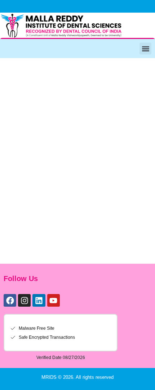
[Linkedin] (38, 300)
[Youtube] (53, 300)
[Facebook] (10, 300)
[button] (145, 48)
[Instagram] (24, 300)
